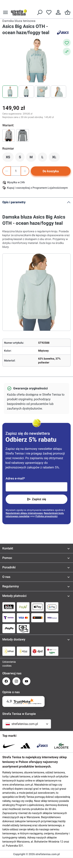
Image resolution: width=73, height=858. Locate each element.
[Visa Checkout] (52, 617)
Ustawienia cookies (6, 663)
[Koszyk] (67, 12)
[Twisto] (8, 617)
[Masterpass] (37, 617)
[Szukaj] (39, 12)
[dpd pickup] (52, 651)
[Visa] (23, 617)
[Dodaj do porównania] (67, 51)
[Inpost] (8, 651)
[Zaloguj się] (58, 12)
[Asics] (63, 32)
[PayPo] (8, 628)
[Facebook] (6, 681)
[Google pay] (52, 606)
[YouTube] (26, 681)
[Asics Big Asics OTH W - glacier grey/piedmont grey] (8, 135)
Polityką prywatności (46, 516)
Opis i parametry (14, 202)
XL (56, 158)
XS (10, 158)
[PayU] (23, 606)
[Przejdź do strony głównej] (19, 12)
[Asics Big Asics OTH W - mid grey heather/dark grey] (22, 135)
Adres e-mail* (15, 478)
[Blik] (8, 606)
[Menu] (5, 12)
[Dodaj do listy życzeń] (67, 42)
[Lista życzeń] (49, 12)
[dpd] (37, 651)
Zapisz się (39, 499)
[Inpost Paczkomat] (23, 651)
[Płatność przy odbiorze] (23, 628)
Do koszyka (51, 171)
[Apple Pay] (37, 606)
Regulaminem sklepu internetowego (24, 513)
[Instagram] (16, 681)
